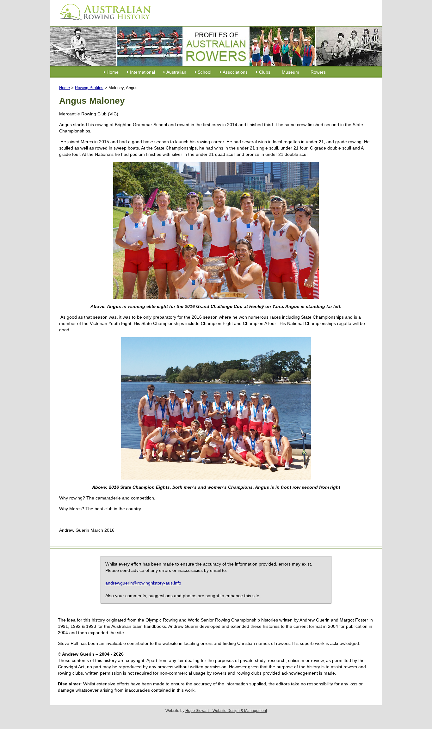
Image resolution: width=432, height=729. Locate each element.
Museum (290, 72)
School (204, 72)
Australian (176, 72)
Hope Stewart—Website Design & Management (226, 710)
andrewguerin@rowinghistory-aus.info (143, 582)
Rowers (318, 72)
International (142, 72)
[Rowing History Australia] (102, 22)
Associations (235, 72)
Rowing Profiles (89, 87)
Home (113, 72)
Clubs (264, 72)
